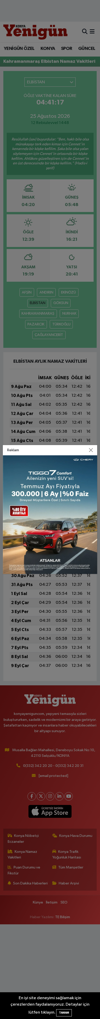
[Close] (91, 450)
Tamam (64, 1012)
